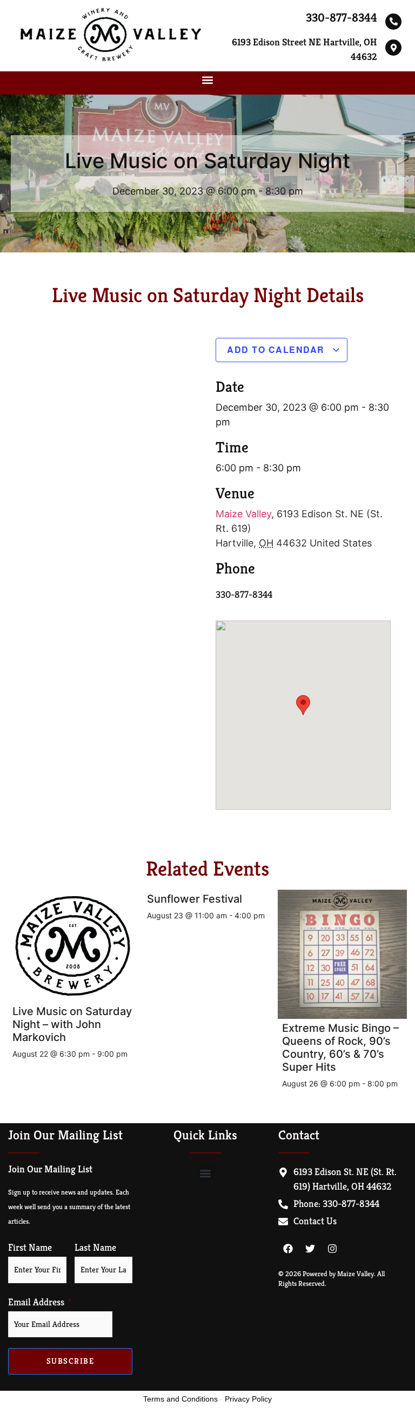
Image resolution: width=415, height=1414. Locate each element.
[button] (208, 80)
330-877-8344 (341, 17)
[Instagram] (332, 1248)
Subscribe (70, 1361)
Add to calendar (277, 349)
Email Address (36, 1302)
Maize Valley (243, 513)
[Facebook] (288, 1248)
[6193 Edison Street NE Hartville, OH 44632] (393, 47)
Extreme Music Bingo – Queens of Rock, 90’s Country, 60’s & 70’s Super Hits (340, 1047)
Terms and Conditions (180, 1399)
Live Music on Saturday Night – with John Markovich (72, 1024)
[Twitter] (310, 1248)
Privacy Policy (248, 1399)
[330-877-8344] (393, 22)
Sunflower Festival (194, 898)
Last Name (95, 1247)
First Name (30, 1247)
